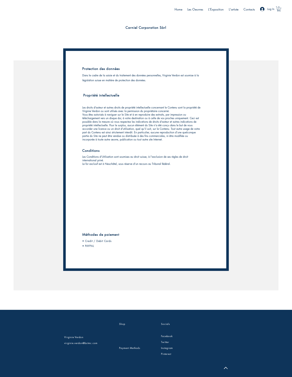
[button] (279, 8)
